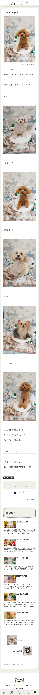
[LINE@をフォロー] (23, 493)
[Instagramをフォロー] (19, 493)
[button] (34, 439)
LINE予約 (28, 685)
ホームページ (10, 685)
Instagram (19, 688)
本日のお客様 (9, 478)
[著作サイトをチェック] (15, 493)
